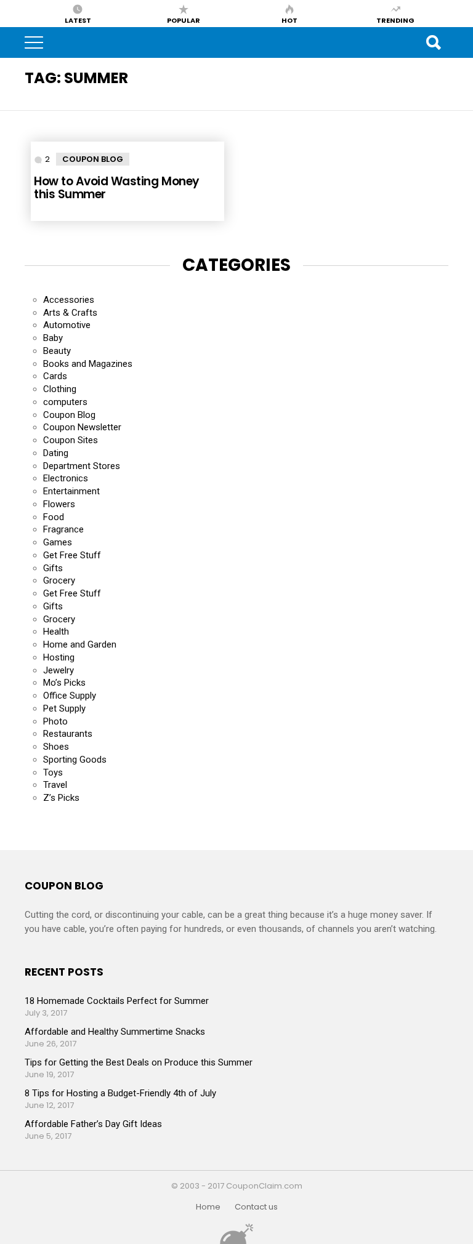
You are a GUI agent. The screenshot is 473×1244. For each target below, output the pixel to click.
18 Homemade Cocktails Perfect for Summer (117, 1000)
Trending (395, 19)
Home (208, 1207)
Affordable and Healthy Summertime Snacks (115, 1031)
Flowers (59, 504)
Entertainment (71, 491)
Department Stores (81, 466)
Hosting (59, 657)
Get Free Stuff (72, 555)
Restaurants (67, 733)
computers (65, 401)
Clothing (59, 389)
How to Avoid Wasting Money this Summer (116, 188)
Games (57, 542)
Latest (78, 19)
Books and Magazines (87, 363)
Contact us (256, 1207)
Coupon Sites (70, 440)
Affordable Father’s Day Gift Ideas (93, 1124)
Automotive (67, 325)
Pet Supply (64, 708)
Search (433, 42)
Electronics (65, 478)
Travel (55, 784)
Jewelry (58, 670)
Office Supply (69, 695)
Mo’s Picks (64, 682)
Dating (55, 453)
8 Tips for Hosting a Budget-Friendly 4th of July (120, 1093)
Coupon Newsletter (82, 427)
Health (56, 631)
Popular (183, 19)
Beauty (57, 350)
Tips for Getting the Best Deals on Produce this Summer (139, 1062)
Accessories (68, 299)
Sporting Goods (75, 759)
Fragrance (63, 529)
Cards (55, 376)
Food (53, 517)
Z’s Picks (61, 797)
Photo (55, 721)
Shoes (56, 746)
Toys (53, 772)
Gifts (53, 568)
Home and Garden (79, 644)
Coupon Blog (92, 159)
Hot (289, 19)
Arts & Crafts (70, 312)
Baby (53, 337)
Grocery (59, 580)
